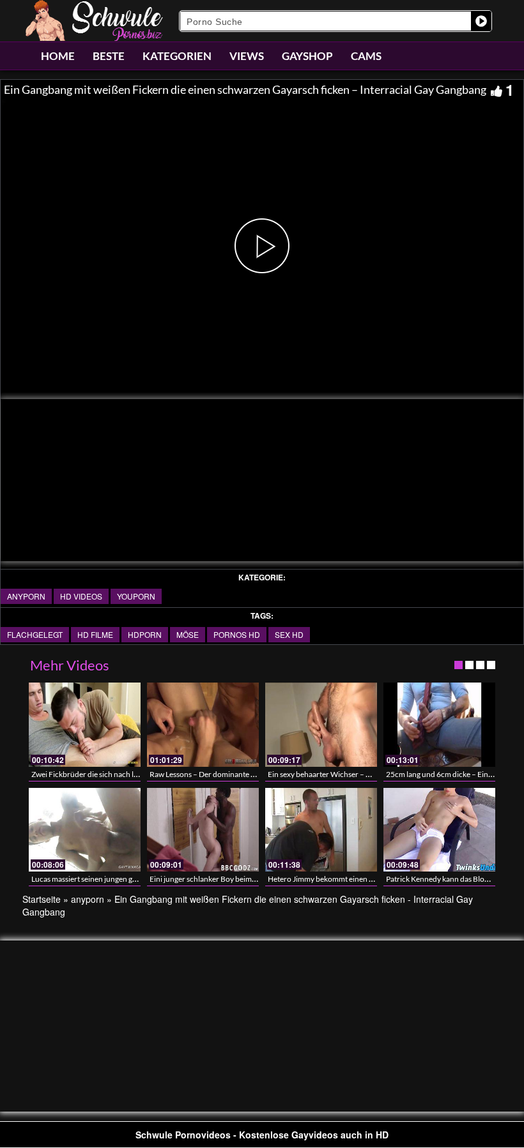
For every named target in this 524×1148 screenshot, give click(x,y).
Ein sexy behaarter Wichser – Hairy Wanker (340, 774)
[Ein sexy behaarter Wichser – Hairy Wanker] (321, 724)
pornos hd (236, 634)
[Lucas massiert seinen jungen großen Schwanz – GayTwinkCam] (85, 830)
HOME (58, 56)
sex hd (289, 634)
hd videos (81, 596)
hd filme (95, 634)
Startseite (41, 899)
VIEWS (246, 56)
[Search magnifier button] (481, 21)
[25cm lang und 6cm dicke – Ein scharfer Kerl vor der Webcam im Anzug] (439, 724)
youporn (136, 596)
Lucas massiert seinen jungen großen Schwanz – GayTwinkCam (135, 879)
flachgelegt (35, 634)
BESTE (109, 56)
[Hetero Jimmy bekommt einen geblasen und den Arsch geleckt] (321, 830)
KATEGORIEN (177, 56)
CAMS (366, 56)
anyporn (26, 596)
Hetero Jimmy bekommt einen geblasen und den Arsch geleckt (370, 879)
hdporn (145, 634)
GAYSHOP (307, 56)
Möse (187, 634)
